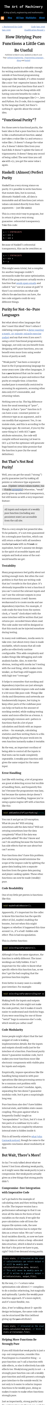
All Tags (20, 17)
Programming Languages (33, 58)
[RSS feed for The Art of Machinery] (2, 19)
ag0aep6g (17, 489)
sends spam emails (26, 283)
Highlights (31, 17)
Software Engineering (15, 58)
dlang (19, 60)
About (42, 17)
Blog (10, 17)
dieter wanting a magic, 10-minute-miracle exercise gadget (23, 334)
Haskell (27, 60)
